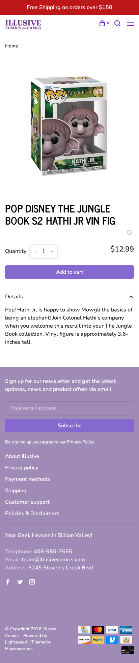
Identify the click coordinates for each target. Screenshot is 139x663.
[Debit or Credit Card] (127, 652)
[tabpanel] (69, 126)
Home (11, 46)
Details (14, 296)
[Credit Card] (84, 632)
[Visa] (112, 632)
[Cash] (126, 642)
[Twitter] (20, 582)
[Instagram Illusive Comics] (32, 582)
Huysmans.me (19, 649)
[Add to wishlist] (129, 233)
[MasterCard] (98, 632)
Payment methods (27, 479)
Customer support (27, 502)
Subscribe (70, 425)
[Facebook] (7, 582)
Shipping (16, 490)
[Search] (118, 24)
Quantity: (16, 251)
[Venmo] (112, 642)
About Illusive (22, 456)
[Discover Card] (84, 642)
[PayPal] (98, 642)
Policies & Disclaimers (32, 513)
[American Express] (126, 632)
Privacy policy (21, 467)
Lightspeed (16, 642)
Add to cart (69, 272)
